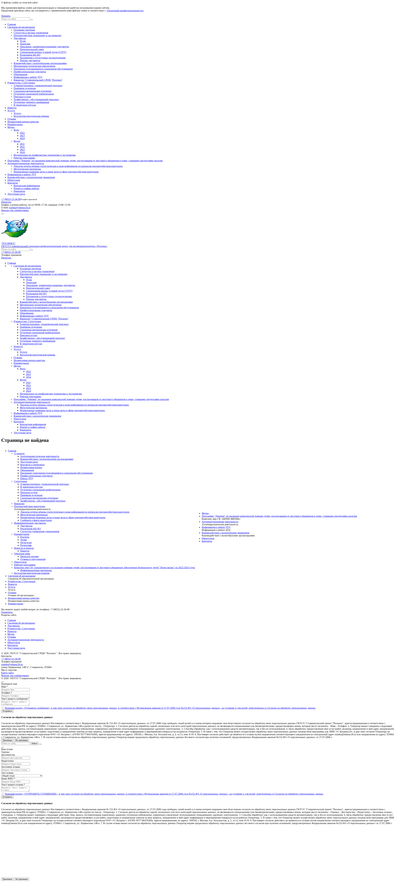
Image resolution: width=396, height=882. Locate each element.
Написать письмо (29, 556)
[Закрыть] (40, 744)
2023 (22, 135)
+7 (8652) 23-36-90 (11, 199)
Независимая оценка (31, 467)
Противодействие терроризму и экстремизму (37, 35)
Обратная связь (22, 553)
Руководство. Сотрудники (21, 82)
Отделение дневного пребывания (31, 102)
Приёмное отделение (25, 88)
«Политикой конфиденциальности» (125, 10)
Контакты (12, 183)
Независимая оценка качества (23, 121)
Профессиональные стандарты (30, 71)
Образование (20, 74)
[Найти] (31, 19)
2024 (22, 138)
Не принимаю (21, 740)
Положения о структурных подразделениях (43, 57)
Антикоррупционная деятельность (25, 163)
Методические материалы (27, 169)
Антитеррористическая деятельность (39, 456)
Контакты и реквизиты (32, 464)
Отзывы (11, 119)
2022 (22, 132)
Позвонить (7, 612)
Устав (23, 41)
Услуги (11, 110)
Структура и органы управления (31, 32)
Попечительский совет (32, 49)
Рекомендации (15, 124)
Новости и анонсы (24, 548)
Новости (12, 107)
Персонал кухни (22, 96)
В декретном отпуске (25, 105)
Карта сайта (7, 672)
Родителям (26, 545)
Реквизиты (19, 191)
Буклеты (24, 537)
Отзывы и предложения (32, 559)
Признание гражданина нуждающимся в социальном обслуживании (56, 473)
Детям (23, 539)
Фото (16, 130)
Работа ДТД (26, 478)
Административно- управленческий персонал (38, 85)
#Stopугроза (13, 180)
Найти (34, 743)
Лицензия (25, 43)
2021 (22, 146)
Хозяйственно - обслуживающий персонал (36, 99)
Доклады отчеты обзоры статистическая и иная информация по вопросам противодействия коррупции (68, 166)
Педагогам (26, 542)
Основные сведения (24, 30)
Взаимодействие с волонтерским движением (31, 177)
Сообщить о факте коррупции (36, 520)
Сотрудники (20, 481)
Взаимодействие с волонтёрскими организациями (40, 63)
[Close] (2, 681)
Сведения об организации (21, 27)
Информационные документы (30, 523)
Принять (5, 16)
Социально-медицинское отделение (33, 91)
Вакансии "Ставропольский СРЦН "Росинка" (38, 80)
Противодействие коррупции (29, 506)
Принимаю (7, 740)
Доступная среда (16, 194)
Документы (20, 38)
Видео (17, 141)
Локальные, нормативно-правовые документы (44, 46)
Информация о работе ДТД (28, 77)
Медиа (10, 127)
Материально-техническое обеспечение (34, 66)
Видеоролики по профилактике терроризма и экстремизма (45, 155)
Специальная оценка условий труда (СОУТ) (43, 52)
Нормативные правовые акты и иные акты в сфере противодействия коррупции (56, 171)
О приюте (19, 453)
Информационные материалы (36, 570)
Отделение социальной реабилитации (34, 94)
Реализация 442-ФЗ (30, 55)
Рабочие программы (24, 158)
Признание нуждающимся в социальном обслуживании (43, 69)
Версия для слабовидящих (15, 210)
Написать (6, 202)
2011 (22, 144)
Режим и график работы (26, 188)
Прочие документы (30, 60)
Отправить (7, 711)
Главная (11, 24)
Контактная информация (27, 185)
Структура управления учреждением (39, 531)
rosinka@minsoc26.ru (19, 207)
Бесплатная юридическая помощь (31, 116)
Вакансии (19, 503)
